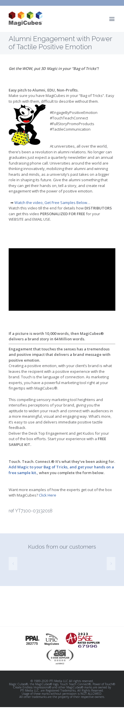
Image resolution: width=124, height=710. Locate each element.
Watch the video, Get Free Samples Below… (53, 202)
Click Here (47, 495)
